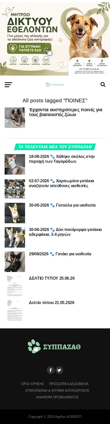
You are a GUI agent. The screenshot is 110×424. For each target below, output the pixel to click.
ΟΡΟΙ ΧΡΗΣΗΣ (32, 384)
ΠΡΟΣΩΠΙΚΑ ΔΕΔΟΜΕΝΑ (69, 384)
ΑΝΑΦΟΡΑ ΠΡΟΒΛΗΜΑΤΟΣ (57, 397)
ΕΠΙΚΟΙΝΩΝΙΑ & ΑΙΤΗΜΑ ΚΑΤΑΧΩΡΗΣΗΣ (57, 390)
